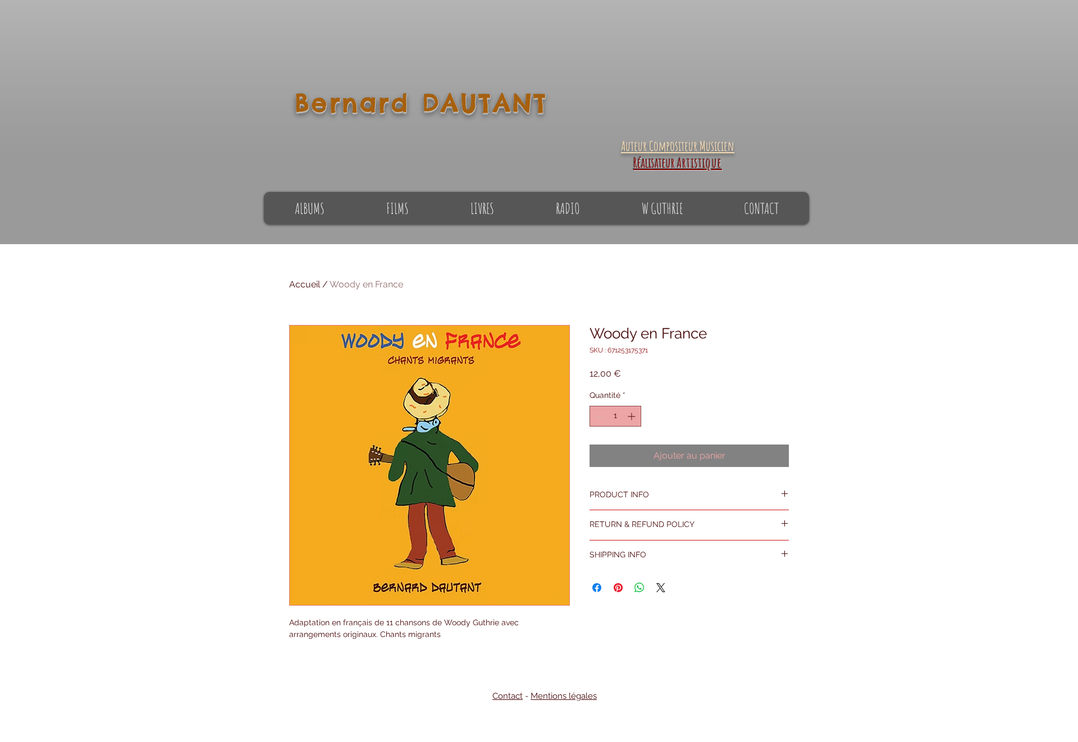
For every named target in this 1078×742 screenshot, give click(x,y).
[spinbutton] (615, 416)
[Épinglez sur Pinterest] (618, 587)
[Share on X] (661, 587)
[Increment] (632, 416)
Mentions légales (564, 696)
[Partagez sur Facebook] (597, 587)
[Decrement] (598, 416)
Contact (507, 696)
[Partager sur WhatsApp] (639, 587)
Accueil (304, 284)
